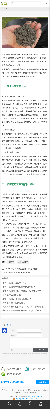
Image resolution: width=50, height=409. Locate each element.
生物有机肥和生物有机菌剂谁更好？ (18, 287)
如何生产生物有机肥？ (12, 295)
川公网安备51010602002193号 (26, 399)
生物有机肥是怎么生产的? (14, 283)
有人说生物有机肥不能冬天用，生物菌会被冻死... (24, 306)
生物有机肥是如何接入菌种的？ (16, 299)
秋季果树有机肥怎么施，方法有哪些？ (23, 269)
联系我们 (42, 382)
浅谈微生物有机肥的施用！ (14, 303)
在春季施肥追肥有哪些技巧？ (20, 272)
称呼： (13, 331)
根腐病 (11, 262)
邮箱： (13, 336)
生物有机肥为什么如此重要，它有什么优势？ (22, 291)
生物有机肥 (23, 262)
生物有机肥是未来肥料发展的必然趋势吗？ (21, 310)
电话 (19, 405)
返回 (5, 8)
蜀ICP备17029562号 (35, 396)
